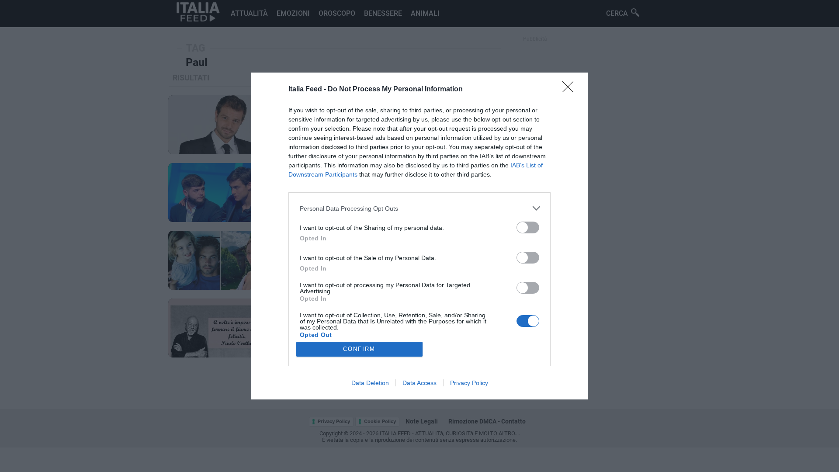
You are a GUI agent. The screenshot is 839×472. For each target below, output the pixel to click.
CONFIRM (359, 349)
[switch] (528, 227)
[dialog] (419, 236)
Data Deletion (370, 382)
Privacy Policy (469, 382)
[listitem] (419, 208)
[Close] (570, 89)
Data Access (419, 382)
